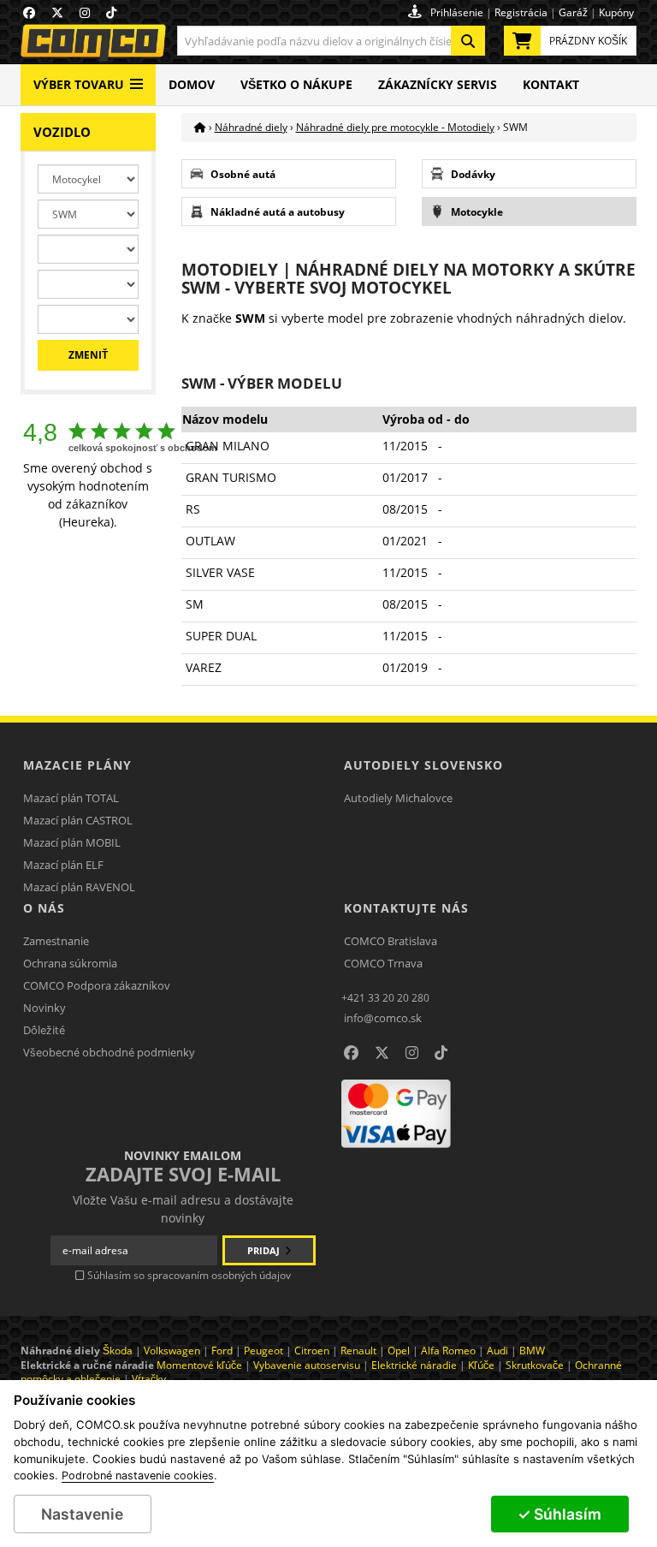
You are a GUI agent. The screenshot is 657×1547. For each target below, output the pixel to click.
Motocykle (477, 211)
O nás (44, 908)
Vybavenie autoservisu (306, 1365)
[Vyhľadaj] (468, 41)
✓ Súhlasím (559, 1514)
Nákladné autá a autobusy (277, 211)
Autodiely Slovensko (423, 765)
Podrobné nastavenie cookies (138, 1476)
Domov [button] (192, 84)
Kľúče (481, 1365)
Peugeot (263, 1350)
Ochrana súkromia (70, 963)
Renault (358, 1350)
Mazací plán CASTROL (78, 820)
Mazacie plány (77, 765)
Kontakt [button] (551, 84)
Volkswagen (172, 1350)
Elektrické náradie (414, 1365)
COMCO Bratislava (390, 941)
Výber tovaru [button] (78, 84)
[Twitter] (382, 1053)
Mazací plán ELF (63, 864)
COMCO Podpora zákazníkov (96, 985)
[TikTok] (441, 1053)
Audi (497, 1350)
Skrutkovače (535, 1365)
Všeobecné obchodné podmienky (109, 1052)
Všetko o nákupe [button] (296, 84)
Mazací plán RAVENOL (79, 887)
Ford (222, 1350)
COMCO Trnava (383, 963)
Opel (399, 1350)
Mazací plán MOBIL (72, 842)
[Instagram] (412, 1053)
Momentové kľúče (199, 1365)
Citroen (311, 1350)
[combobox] (331, 41)
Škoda (118, 1350)
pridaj (264, 1250)
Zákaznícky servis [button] (437, 84)
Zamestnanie (56, 941)
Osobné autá (242, 174)
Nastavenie (82, 1514)
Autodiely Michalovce (398, 798)
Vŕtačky (149, 1378)
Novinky (44, 1007)
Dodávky (473, 174)
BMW (532, 1350)
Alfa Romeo (448, 1350)
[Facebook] (351, 1053)
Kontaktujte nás (406, 908)
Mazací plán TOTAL (71, 798)
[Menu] (136, 77)
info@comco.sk (383, 1018)
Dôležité (44, 1030)
